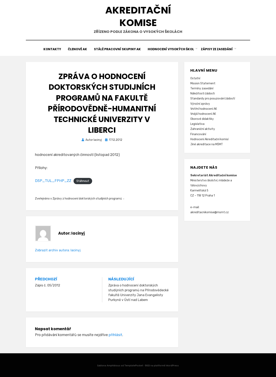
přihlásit (115, 335)
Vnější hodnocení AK (203, 114)
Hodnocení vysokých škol (171, 49)
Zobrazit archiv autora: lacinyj (58, 250)
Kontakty (52, 49)
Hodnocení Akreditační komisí (209, 139)
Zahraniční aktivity (202, 129)
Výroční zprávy (200, 103)
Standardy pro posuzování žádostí (212, 98)
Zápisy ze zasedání (217, 49)
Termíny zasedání (201, 88)
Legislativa (197, 124)
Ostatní (195, 78)
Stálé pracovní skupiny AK (117, 49)
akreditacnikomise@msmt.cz (209, 212)
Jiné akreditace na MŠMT (206, 144)
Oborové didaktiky (202, 119)
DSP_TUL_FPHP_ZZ (53, 181)
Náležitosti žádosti (202, 93)
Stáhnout (82, 181)
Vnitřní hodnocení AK (203, 109)
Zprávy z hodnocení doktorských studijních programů (87, 198)
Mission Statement (202, 83)
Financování (198, 134)
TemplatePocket (133, 365)
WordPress (172, 365)
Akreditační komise (138, 16)
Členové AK (77, 49)
